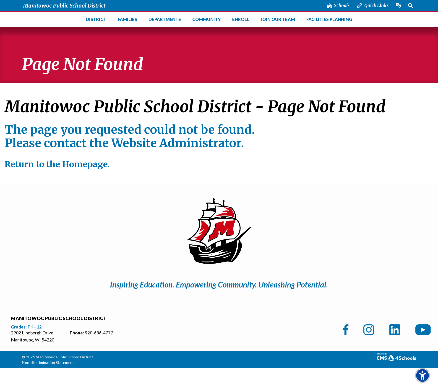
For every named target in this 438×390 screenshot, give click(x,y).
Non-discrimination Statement (48, 362)
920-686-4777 (99, 332)
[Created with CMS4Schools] (396, 359)
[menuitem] (95, 19)
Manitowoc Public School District (64, 5)
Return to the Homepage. (57, 164)
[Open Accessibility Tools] (422, 375)
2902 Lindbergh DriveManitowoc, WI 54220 (32, 336)
